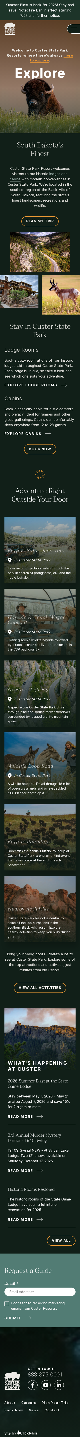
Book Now (40, 449)
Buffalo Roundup (28, 842)
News (34, 1410)
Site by (10, 1433)
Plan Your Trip (55, 1403)
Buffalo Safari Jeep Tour (36, 550)
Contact (52, 1410)
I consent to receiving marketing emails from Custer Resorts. (38, 1306)
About (10, 1403)
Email (9, 1283)
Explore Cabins (23, 433)
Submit (12, 1318)
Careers (28, 1403)
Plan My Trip (40, 221)
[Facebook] (33, 1385)
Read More (20, 1116)
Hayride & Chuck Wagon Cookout (37, 620)
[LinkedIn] (59, 1385)
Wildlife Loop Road (31, 766)
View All (61, 1240)
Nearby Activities (28, 909)
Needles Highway (28, 689)
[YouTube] (46, 1385)
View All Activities (40, 987)
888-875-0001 (45, 1374)
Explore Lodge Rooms (30, 385)
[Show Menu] (73, 29)
